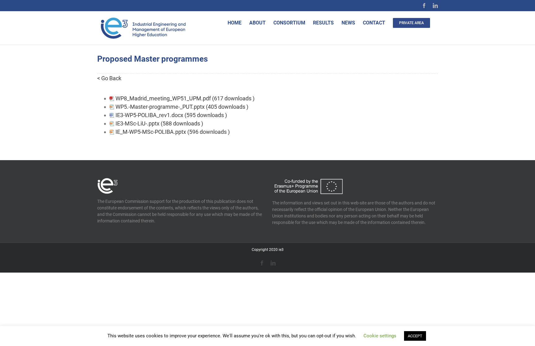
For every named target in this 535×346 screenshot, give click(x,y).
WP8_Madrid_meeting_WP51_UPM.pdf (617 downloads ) (184, 98)
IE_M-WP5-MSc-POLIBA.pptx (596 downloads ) (172, 132)
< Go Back (109, 78)
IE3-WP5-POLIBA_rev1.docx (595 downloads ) (171, 115)
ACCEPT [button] (415, 336)
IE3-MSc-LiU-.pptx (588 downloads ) (159, 123)
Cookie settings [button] (379, 336)
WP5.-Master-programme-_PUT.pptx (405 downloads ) (181, 106)
